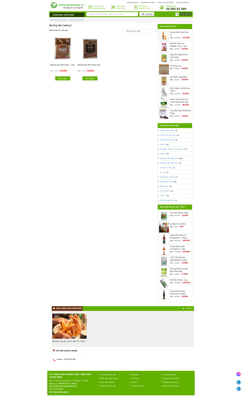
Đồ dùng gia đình (167, 200)
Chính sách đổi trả (182, 2)
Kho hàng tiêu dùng (58, 20)
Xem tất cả (189, 308)
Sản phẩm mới (166, 182)
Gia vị (162, 144)
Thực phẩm (164, 191)
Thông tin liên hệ (132, 2)
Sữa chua (164, 186)
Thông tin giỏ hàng (170, 382)
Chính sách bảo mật (108, 386)
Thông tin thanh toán (148, 2)
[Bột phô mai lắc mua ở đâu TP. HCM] (69, 326)
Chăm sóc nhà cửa (167, 135)
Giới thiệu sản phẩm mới (68, 308)
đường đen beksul (76, 20)
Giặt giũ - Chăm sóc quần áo (171, 149)
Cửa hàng (135, 378)
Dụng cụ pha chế (167, 140)
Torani (162, 196)
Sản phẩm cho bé (167, 177)
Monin (162, 154)
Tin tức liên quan (137, 386)
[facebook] (177, 14)
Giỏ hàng (134, 375)
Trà (164, 172)
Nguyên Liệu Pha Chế (169, 158)
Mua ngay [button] (62, 78)
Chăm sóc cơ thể (167, 130)
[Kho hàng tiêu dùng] (67, 5)
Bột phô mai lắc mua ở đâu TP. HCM (68, 341)
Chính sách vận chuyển (165, 2)
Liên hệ (134, 382)
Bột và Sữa (167, 168)
